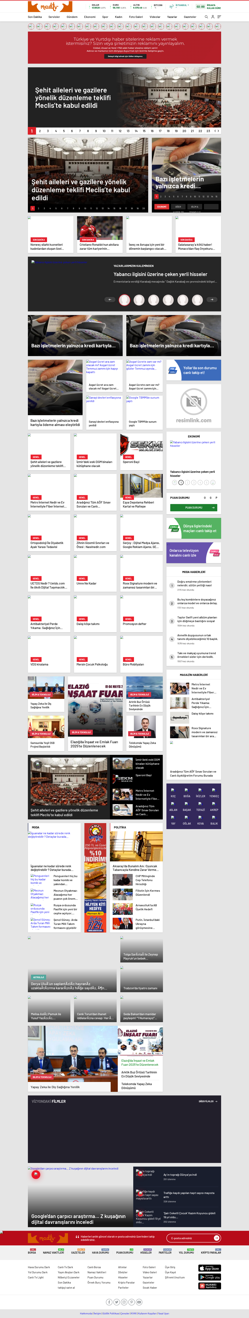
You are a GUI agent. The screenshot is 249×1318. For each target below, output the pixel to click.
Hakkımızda (86, 1313)
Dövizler (123, 1272)
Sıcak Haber (150, 1287)
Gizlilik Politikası (111, 1313)
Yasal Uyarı (163, 1313)
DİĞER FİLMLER (206, 1101)
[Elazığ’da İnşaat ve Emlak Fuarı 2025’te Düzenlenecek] (140, 1041)
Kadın (118, 16)
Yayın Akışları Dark (68, 1272)
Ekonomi (90, 16)
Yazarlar (172, 16)
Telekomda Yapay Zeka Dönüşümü (136, 1086)
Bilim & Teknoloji (194, 207)
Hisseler (146, 1251)
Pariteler (165, 1251)
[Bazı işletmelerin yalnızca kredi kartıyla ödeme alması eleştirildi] (55, 387)
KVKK (134, 1313)
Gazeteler (190, 16)
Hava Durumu (100, 1251)
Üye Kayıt (170, 1272)
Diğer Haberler (178, 207)
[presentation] (215, 130)
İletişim (97, 1313)
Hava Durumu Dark (39, 1267)
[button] (32, 131)
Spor (105, 16)
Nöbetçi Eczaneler (69, 1277)
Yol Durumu (186, 1251)
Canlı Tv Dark (65, 1267)
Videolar (155, 16)
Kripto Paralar (211, 1251)
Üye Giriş (170, 1267)
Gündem (72, 16)
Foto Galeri (136, 16)
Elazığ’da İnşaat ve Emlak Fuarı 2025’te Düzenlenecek (139, 1062)
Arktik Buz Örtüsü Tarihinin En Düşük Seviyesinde (139, 1074)
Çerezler (125, 1313)
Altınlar (122, 1267)
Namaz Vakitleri (53, 1251)
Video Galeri (150, 1272)
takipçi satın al (66, 1287)
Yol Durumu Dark (38, 1272)
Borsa (32, 1251)
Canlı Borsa (94, 1267)
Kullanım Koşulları (147, 1313)
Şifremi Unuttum (175, 1277)
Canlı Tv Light (36, 1277)
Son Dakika (35, 16)
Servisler (54, 16)
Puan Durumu (124, 1251)
